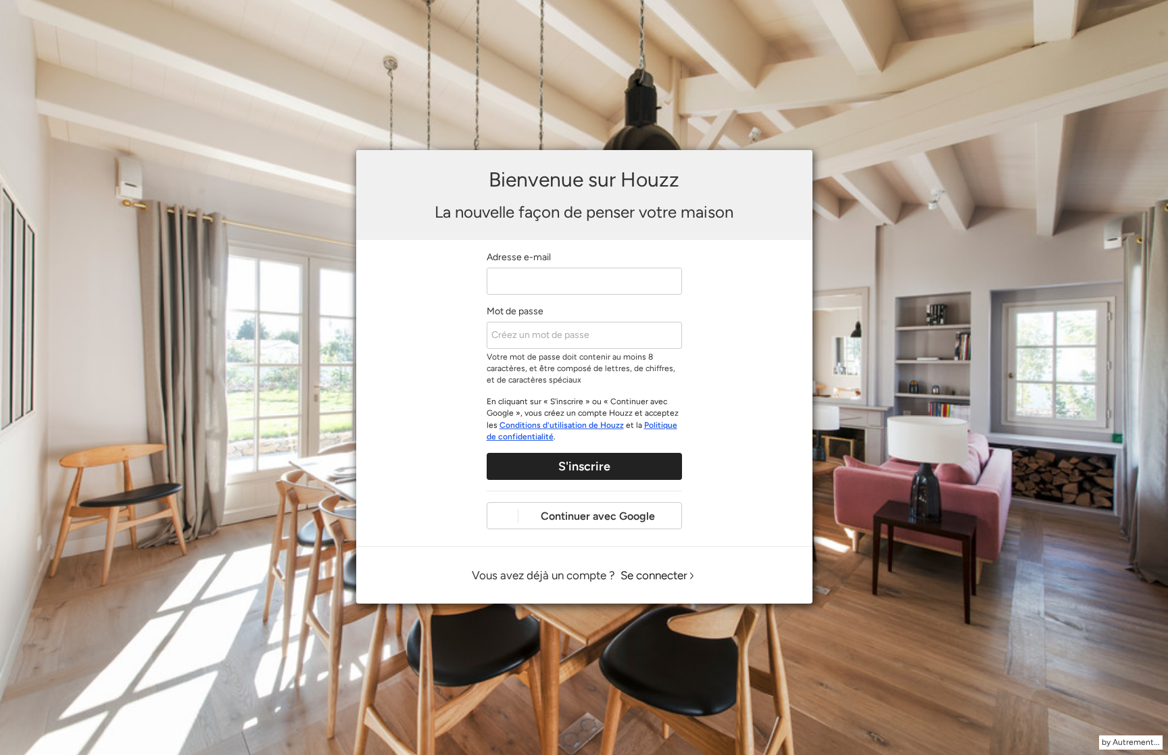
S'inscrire (584, 466)
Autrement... (1136, 742)
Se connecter (653, 575)
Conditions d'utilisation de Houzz (562, 425)
